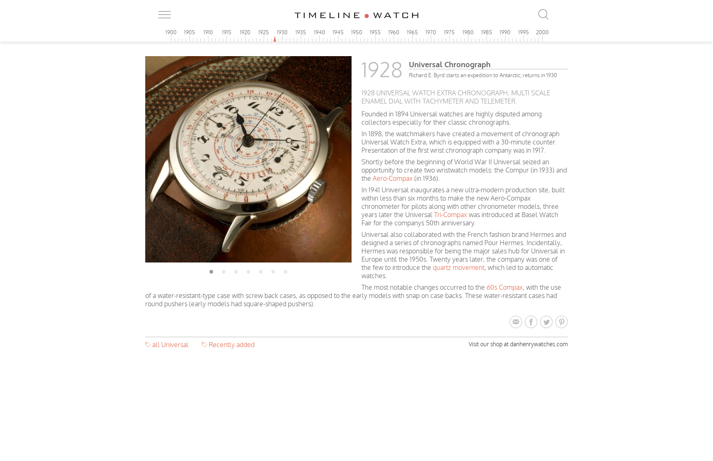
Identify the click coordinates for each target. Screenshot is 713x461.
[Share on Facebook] (532, 322)
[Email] (517, 322)
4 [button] (248, 270)
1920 (245, 32)
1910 (208, 32)
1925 (263, 32)
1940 (319, 32)
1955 (375, 32)
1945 (338, 32)
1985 (486, 32)
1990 (505, 32)
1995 (523, 32)
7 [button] (285, 270)
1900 (171, 32)
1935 (300, 32)
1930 (282, 32)
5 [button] (261, 270)
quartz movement (458, 267)
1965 (412, 32)
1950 (356, 32)
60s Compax (504, 287)
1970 (430, 32)
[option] (248, 159)
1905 (189, 32)
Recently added (232, 344)
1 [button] (211, 270)
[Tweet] (547, 322)
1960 (393, 32)
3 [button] (236, 270)
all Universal (170, 344)
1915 (226, 32)
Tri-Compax (450, 214)
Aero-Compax (393, 178)
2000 (542, 32)
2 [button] (224, 270)
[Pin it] (561, 322)
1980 (468, 32)
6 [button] (273, 270)
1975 (449, 32)
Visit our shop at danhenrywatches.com (518, 344)
